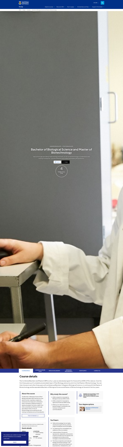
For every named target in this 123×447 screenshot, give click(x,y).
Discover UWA (60, 6)
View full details (32, 415)
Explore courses (49, 6)
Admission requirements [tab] (68, 370)
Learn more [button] (6, 438)
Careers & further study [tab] (40, 370)
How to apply (70, 6)
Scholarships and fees (83, 6)
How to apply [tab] (83, 370)
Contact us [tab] (97, 370)
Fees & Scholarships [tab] (54, 370)
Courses (28, 10)
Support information (97, 6)
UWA (20, 10)
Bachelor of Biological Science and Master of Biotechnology (44, 10)
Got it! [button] (14, 442)
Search (102, 3)
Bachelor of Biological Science (92, 408)
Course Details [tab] (26, 370)
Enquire (58, 162)
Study (24, 10)
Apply (66, 162)
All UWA (95, 2)
